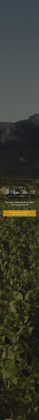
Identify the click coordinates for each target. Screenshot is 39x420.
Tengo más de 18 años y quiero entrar (19, 213)
